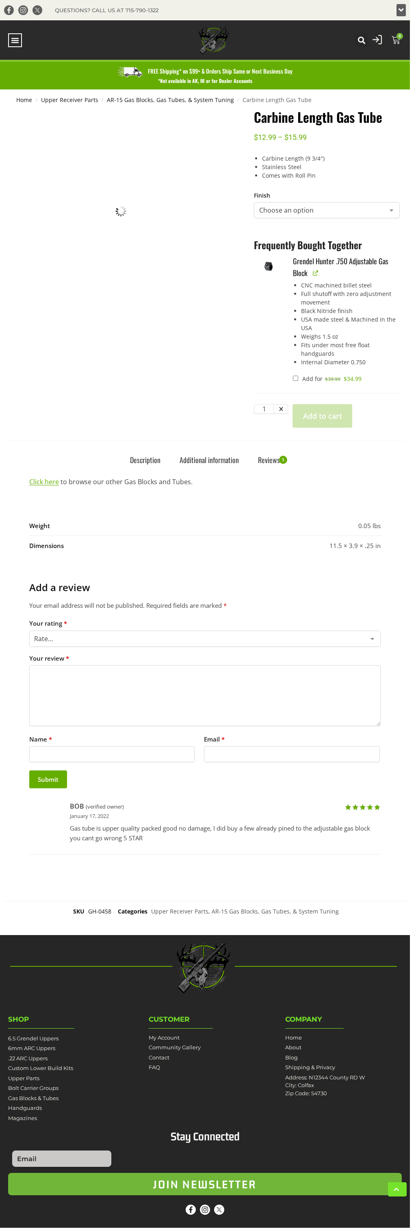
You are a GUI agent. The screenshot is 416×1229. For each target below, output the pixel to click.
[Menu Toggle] (15, 40)
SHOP (18, 1019)
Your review (49, 658)
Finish (262, 195)
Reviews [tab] (271, 460)
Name (40, 739)
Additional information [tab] (209, 460)
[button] (401, 10)
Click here (44, 481)
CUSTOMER (169, 1019)
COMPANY (303, 1019)
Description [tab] (145, 460)
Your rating (48, 623)
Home (24, 100)
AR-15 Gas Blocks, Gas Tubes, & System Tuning (170, 100)
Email (214, 739)
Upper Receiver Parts (69, 100)
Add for (331, 379)
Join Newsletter (205, 1184)
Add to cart (322, 416)
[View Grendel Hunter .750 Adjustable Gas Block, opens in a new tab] (315, 273)
